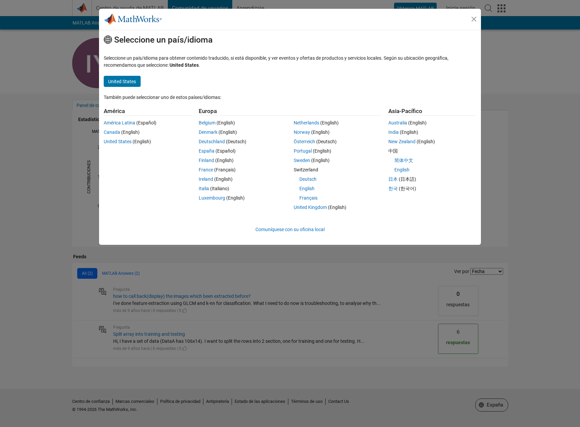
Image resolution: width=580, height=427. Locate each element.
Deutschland (212, 141)
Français (308, 198)
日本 (393, 179)
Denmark (208, 132)
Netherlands (306, 122)
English (307, 188)
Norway (302, 132)
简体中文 (403, 160)
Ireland (206, 179)
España (206, 151)
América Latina (119, 122)
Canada (112, 132)
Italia (204, 188)
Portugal (303, 151)
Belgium (207, 122)
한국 (393, 188)
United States (118, 141)
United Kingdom (310, 207)
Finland (206, 160)
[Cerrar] (474, 19)
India (393, 132)
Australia (397, 122)
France (206, 169)
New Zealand (402, 141)
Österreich (304, 141)
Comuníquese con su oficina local (290, 229)
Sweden (302, 160)
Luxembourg (212, 198)
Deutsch (308, 179)
